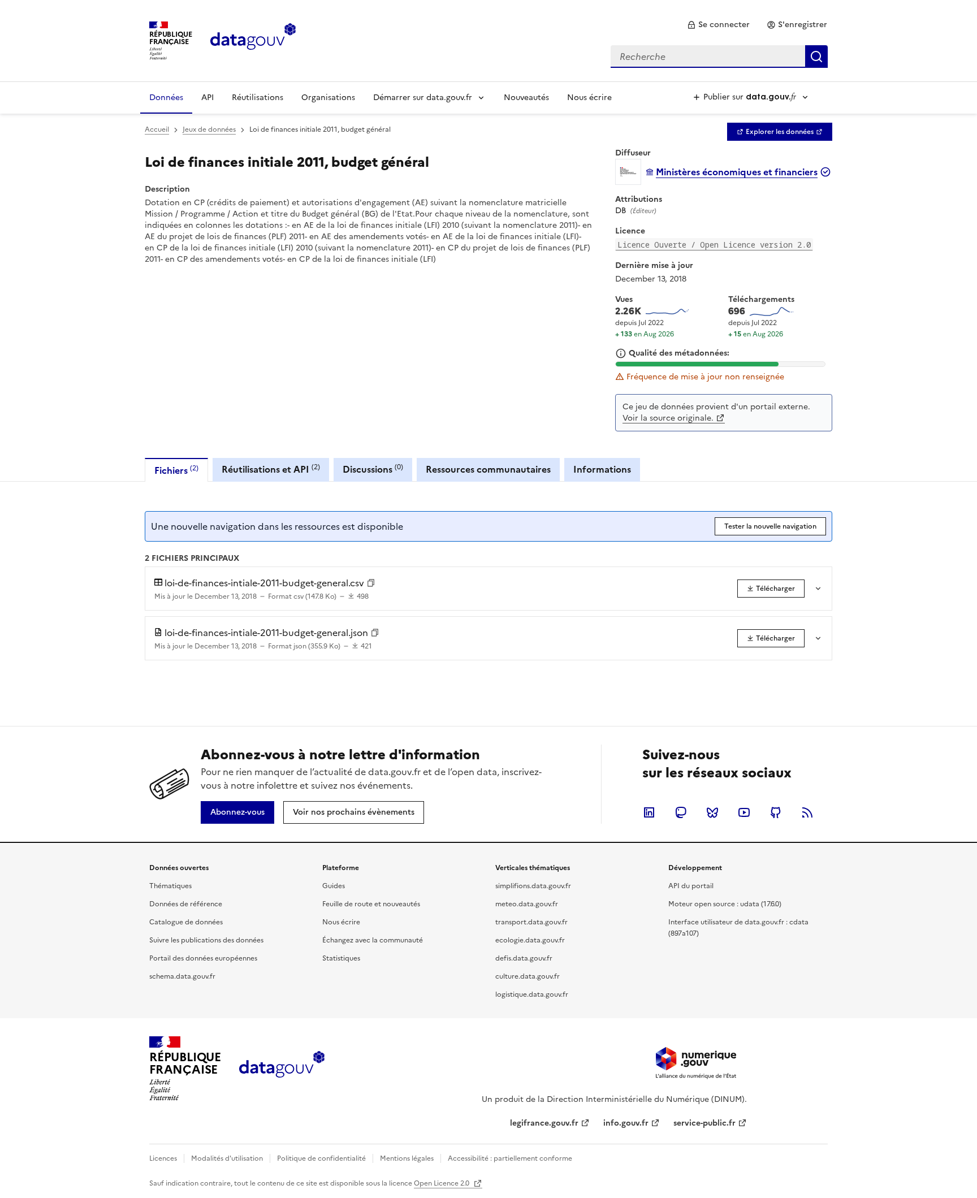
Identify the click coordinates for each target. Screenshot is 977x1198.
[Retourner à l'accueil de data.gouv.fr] (253, 39)
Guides (333, 886)
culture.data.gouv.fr (527, 976)
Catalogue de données (186, 922)
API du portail (691, 886)
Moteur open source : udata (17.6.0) (724, 904)
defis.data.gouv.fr (523, 958)
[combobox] (719, 56)
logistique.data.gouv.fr (531, 994)
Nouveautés (526, 97)
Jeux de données (209, 129)
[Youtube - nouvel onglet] (744, 812)
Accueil (157, 129)
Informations (602, 469)
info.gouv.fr (626, 1123)
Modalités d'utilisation (227, 1158)
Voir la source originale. (668, 418)
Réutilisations (257, 97)
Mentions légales (407, 1158)
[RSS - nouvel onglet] (807, 812)
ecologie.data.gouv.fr (530, 940)
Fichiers (176, 470)
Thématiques (170, 886)
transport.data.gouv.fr (531, 922)
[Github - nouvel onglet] (775, 812)
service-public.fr (704, 1123)
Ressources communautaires (488, 469)
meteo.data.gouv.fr (526, 904)
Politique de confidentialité (321, 1158)
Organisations (328, 97)
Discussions (373, 469)
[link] (718, 25)
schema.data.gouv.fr (182, 976)
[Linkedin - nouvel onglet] (649, 812)
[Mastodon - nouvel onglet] (680, 812)
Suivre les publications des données (206, 940)
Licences (163, 1158)
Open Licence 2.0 (442, 1183)
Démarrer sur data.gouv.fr (422, 97)
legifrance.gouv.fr (544, 1123)
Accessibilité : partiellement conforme (510, 1158)
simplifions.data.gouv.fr (533, 886)
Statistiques (341, 958)
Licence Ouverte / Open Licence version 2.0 (714, 244)
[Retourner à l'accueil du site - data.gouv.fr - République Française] (282, 1068)
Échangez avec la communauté (372, 940)
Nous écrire (589, 97)
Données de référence (185, 904)
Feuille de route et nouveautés (371, 904)
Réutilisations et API (271, 469)
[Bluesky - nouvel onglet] (712, 812)
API (207, 97)
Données (166, 97)
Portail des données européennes (203, 958)
